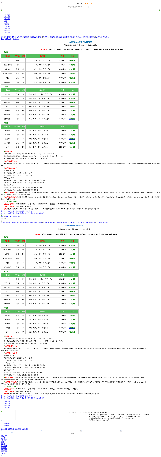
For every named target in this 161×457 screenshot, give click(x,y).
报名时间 (39, 37)
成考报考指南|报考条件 (8, 37)
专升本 (6, 23)
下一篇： (4, 213)
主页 (2, 39)
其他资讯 (106, 37)
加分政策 (59, 37)
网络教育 (7, 19)
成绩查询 (66, 37)
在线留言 (7, 32)
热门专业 (33, 37)
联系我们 (7, 401)
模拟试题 (92, 37)
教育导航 (7, 405)
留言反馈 (7, 407)
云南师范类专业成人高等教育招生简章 (19, 211)
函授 (5, 21)
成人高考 (7, 17)
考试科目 (53, 37)
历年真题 (99, 37)
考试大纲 (79, 37)
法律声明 (7, 403)
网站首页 (7, 15)
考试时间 (46, 37)
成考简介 (26, 37)
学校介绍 (7, 30)
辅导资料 (86, 37)
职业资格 (7, 26)
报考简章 (20, 37)
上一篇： (4, 211)
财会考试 (7, 25)
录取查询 (72, 37)
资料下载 (7, 28)
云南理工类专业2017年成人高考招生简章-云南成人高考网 (25, 213)
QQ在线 (7, 423)
